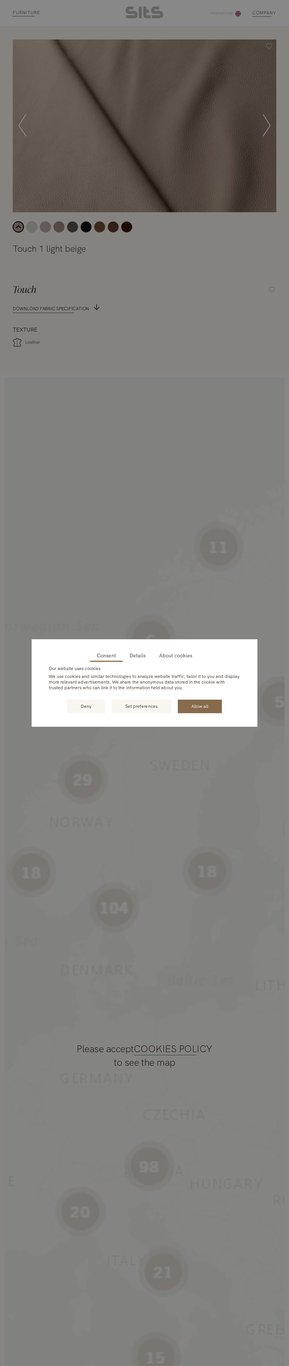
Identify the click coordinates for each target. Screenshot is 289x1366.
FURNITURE (26, 13)
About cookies (175, 656)
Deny (86, 706)
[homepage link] (144, 17)
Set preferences (141, 706)
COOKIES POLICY (173, 1049)
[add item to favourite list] (268, 46)
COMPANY (264, 13)
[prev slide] (22, 126)
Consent (106, 656)
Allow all (199, 706)
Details (138, 656)
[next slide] (267, 126)
